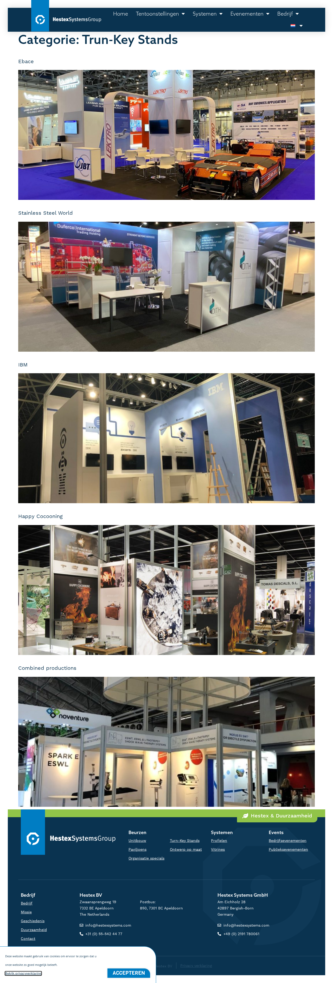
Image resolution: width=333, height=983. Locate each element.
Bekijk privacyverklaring (23, 973)
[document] (166, 491)
